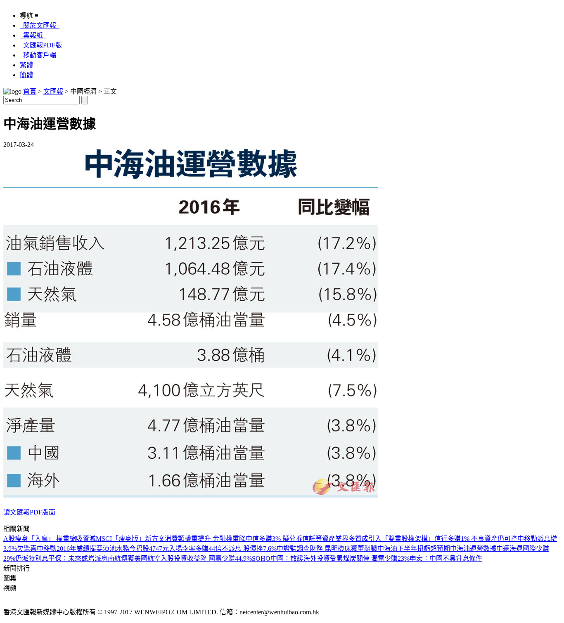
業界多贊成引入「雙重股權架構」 (384, 538)
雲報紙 (33, 35)
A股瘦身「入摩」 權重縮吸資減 (49, 538)
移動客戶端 (39, 55)
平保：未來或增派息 (78, 558)
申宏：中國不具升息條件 (446, 558)
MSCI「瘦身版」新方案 (130, 538)
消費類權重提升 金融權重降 (205, 538)
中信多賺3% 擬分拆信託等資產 (290, 538)
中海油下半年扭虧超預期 (413, 548)
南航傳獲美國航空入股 (141, 558)
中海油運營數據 (473, 548)
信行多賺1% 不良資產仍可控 (475, 538)
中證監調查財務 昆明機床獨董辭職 (327, 548)
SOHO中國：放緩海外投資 (291, 558)
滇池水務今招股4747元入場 (142, 548)
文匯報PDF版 (42, 45)
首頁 (29, 91)
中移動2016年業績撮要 (70, 548)
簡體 (26, 74)
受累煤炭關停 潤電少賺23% (370, 558)
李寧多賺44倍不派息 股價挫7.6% (229, 548)
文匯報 (53, 91)
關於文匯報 (39, 25)
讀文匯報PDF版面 (29, 512)
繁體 (26, 64)
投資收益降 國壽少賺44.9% (213, 558)
